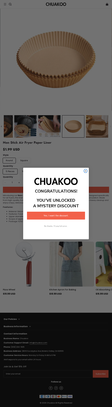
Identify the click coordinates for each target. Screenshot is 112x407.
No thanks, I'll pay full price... (56, 226)
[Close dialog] (85, 171)
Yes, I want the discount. (56, 215)
